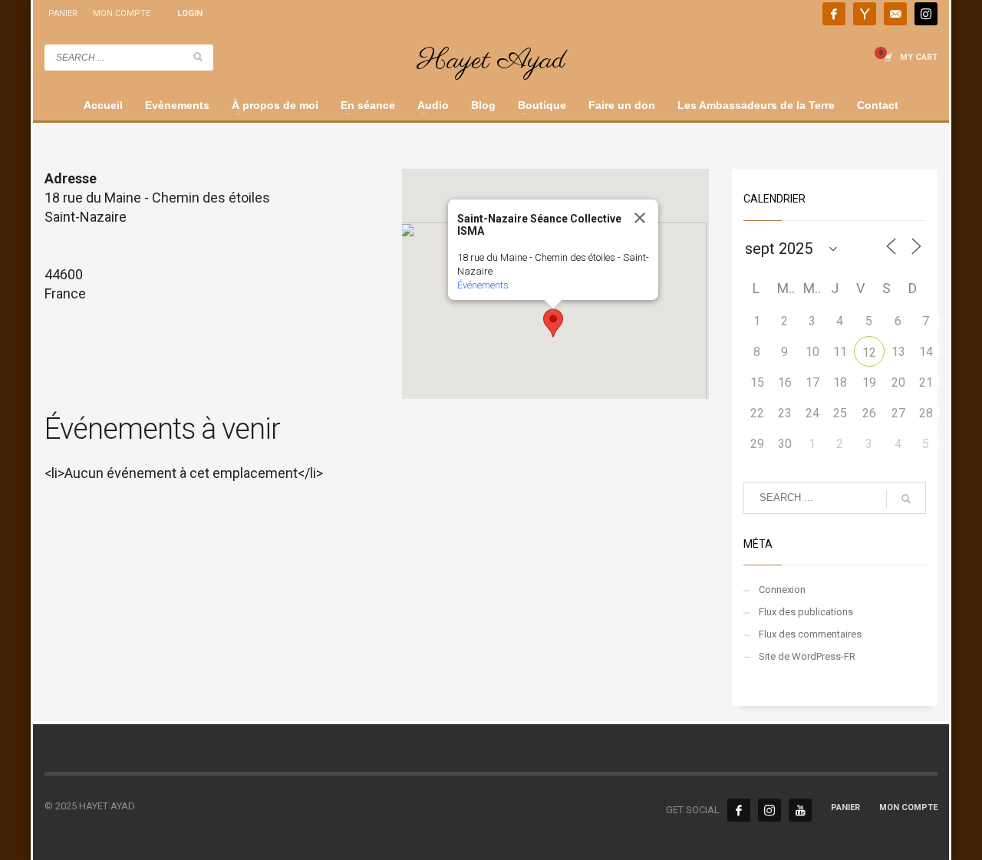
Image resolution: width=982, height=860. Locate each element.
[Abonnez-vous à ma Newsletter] (895, 13)
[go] (198, 56)
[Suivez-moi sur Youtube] (864, 13)
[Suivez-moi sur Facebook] (833, 13)
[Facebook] (738, 810)
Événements (483, 285)
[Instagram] (926, 13)
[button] (553, 323)
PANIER (62, 13)
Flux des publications (806, 612)
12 (869, 352)
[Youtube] (800, 810)
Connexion (782, 589)
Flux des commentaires (810, 634)
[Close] (639, 217)
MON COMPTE (121, 13)
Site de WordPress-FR (807, 656)
